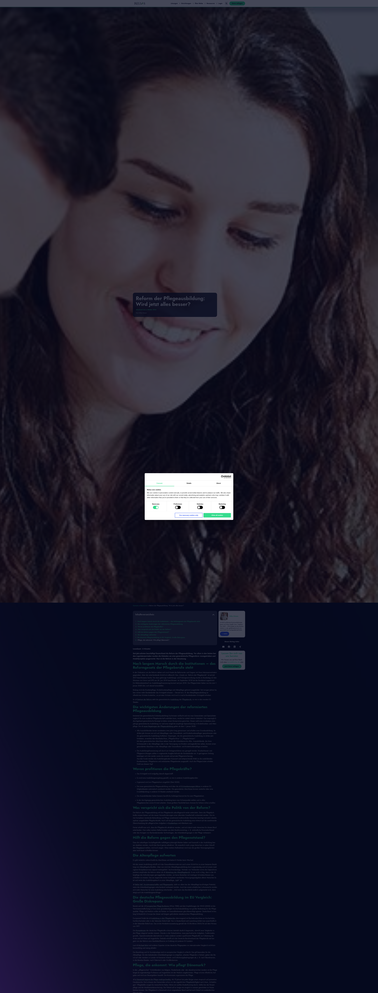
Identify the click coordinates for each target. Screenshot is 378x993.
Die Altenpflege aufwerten (147, 635)
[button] (213, 614)
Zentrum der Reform (144, 699)
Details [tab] (189, 483)
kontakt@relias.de (234, 662)
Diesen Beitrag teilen (232, 641)
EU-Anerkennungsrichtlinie (190, 786)
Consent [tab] (159, 483)
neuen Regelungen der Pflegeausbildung (158, 726)
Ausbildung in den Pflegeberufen (163, 918)
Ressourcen (143, 605)
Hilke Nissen (233, 616)
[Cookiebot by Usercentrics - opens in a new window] (222, 476)
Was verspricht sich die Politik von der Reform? (154, 629)
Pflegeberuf (140, 848)
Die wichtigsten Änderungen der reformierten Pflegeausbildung (160, 624)
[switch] (178, 507)
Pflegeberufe (186, 699)
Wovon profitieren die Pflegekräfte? (150, 627)
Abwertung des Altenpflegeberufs (178, 872)
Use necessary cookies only (188, 515)
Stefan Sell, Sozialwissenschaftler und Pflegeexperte (154, 885)
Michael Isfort (143, 945)
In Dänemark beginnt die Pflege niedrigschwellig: (153, 980)
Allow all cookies (217, 515)
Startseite (136, 605)
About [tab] (218, 483)
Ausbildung (174, 699)
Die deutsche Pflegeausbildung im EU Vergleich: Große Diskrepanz (161, 637)
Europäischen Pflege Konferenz (157, 906)
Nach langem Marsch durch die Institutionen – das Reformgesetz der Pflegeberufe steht (168, 621)
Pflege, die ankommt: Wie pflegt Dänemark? (153, 640)
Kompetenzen (141, 930)
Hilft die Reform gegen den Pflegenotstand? (153, 632)
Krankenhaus (173, 823)
